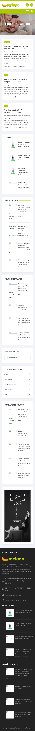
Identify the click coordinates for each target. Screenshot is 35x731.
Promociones (8, 389)
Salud (6, 394)
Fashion (6, 42)
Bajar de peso (8, 379)
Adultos (6, 374)
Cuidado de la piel (10, 384)
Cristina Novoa (9, 97)
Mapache (7, 66)
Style (5, 75)
